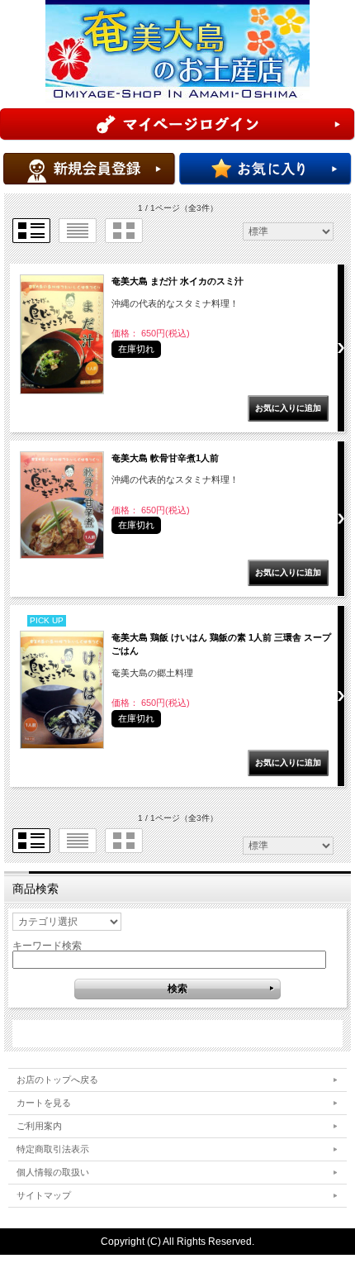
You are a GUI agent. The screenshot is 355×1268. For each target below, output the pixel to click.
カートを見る (44, 1103)
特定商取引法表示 (53, 1149)
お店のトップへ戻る (57, 1079)
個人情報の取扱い (53, 1172)
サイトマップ (44, 1195)
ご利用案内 (39, 1126)
